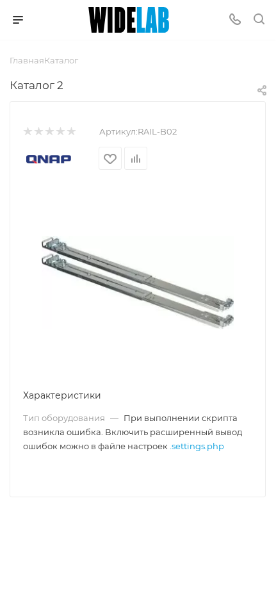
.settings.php (197, 446)
